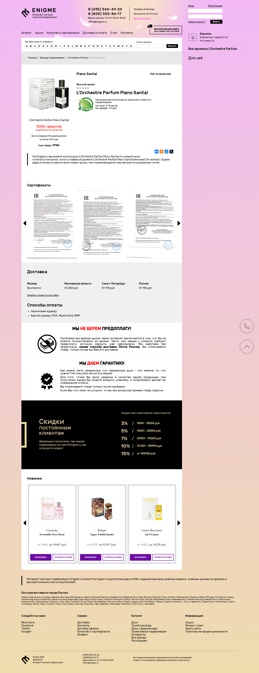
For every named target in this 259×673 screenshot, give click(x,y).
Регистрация (215, 6)
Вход (191, 6)
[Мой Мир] (166, 151)
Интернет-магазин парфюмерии (48, 579)
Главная (32, 57)
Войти (216, 21)
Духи (134, 622)
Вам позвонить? (142, 18)
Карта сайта (193, 628)
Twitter (25, 628)
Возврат (82, 634)
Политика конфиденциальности (206, 631)
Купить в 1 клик (63, 557)
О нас (113, 32)
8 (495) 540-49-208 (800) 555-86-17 (105, 11)
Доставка (83, 622)
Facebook (27, 625)
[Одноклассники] (161, 151)
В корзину (41, 557)
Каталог (26, 32)
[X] (171, 151)
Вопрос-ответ (194, 625)
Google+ (26, 631)
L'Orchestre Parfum (77, 57)
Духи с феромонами (144, 628)
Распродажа (139, 640)
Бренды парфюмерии (52, 57)
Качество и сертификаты (63, 32)
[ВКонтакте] (157, 151)
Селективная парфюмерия (148, 631)
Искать (172, 46)
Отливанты (138, 634)
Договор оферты (88, 628)
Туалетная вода (141, 625)
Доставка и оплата (95, 32)
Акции (39, 32)
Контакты (127, 32)
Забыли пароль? (196, 22)
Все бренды (138, 637)
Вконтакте (28, 622)
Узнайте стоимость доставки (43, 295)
